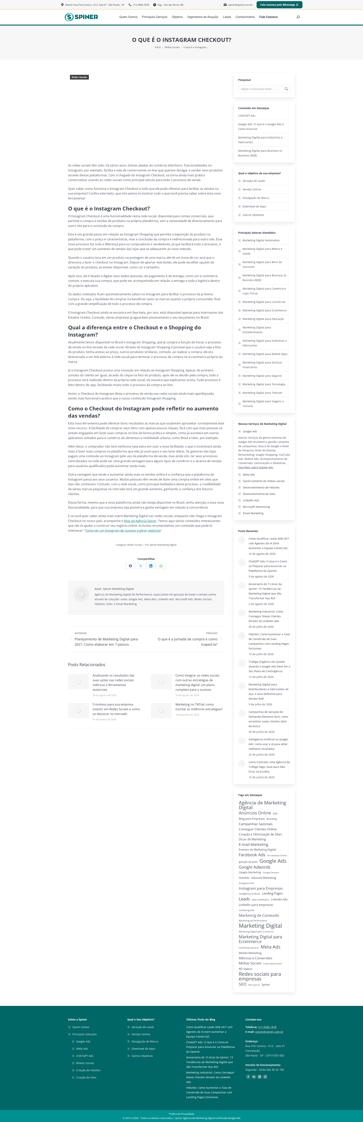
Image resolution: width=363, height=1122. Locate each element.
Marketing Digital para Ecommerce (264, 310)
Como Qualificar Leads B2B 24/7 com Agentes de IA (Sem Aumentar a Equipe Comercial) (269, 543)
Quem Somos (80, 1027)
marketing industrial (249, 947)
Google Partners (271, 872)
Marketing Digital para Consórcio (256, 931)
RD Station (245, 969)
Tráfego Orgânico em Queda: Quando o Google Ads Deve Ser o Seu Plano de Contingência (269, 666)
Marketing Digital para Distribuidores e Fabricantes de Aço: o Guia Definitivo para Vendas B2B (269, 691)
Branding (272, 818)
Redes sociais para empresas (260, 976)
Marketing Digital (260, 925)
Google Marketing (250, 872)
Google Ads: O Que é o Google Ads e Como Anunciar (261, 126)
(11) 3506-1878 (267, 1027)
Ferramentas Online (277, 855)
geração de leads (248, 861)
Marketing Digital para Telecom (262, 393)
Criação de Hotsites (88, 1070)
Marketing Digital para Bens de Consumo (262, 264)
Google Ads (272, 860)
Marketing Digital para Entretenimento (257, 330)
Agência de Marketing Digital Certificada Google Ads (211, 1118)
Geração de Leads (254, 181)
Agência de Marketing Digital (262, 805)
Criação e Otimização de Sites (260, 834)
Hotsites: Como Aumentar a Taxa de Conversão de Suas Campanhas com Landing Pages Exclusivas (269, 641)
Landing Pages (272, 893)
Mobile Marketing (250, 953)
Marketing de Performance (253, 920)
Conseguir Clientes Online (258, 829)
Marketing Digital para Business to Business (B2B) (260, 153)
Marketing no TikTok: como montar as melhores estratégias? (199, 706)
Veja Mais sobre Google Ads (255, 467)
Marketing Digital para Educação (263, 319)
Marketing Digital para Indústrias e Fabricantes (260, 140)
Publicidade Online (272, 963)
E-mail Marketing (253, 844)
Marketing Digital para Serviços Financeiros (262, 365)
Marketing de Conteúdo (259, 915)
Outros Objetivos (253, 215)
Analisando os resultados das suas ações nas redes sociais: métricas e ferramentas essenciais (114, 682)
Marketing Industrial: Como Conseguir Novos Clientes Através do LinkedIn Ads (266, 616)
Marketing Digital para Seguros (262, 375)
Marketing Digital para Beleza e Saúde (262, 251)
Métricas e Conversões (255, 958)
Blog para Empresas (252, 818)
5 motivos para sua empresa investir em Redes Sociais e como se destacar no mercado (116, 709)
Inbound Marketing (263, 878)
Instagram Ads (246, 883)
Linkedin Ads (279, 899)
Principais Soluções (84, 1034)
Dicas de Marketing (252, 839)
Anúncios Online (255, 812)
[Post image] (78, 681)
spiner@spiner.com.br (269, 1032)
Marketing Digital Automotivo (261, 240)
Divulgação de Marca (256, 198)
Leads (244, 898)
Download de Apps (254, 206)
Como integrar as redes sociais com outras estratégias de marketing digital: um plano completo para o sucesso (197, 682)
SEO (242, 984)
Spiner (266, 985)
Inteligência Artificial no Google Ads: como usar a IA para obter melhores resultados (268, 744)
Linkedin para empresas (256, 905)
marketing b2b (246, 910)
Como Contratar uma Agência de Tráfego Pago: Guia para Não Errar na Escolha (269, 766)
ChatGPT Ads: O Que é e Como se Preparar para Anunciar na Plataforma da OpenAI (268, 566)
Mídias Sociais (250, 963)
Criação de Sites (86, 1077)
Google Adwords (254, 867)
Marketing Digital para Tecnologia (264, 384)
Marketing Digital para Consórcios (264, 302)
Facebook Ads (252, 854)
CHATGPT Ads (246, 115)
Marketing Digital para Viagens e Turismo (263, 403)
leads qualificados (260, 899)
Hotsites (244, 878)
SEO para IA (254, 985)
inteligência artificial (249, 893)
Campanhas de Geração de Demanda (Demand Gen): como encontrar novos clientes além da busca (268, 719)
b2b (275, 813)
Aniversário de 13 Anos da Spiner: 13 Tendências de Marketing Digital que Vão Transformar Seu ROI (265, 591)
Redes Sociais (79, 77)
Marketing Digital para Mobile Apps (265, 354)
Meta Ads (270, 946)
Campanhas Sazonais (256, 824)
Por (160, 544)
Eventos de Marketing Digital (257, 849)
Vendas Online (252, 189)
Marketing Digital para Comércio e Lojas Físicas (264, 291)
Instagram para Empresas (261, 888)
